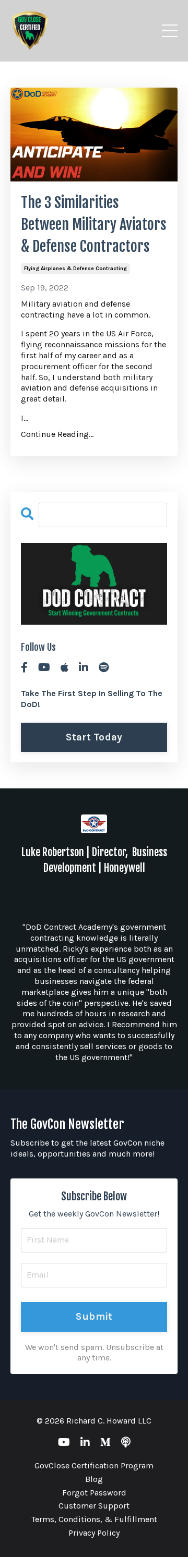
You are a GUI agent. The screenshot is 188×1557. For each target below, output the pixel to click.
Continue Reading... (57, 434)
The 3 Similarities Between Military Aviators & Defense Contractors (94, 224)
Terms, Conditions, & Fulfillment (94, 1519)
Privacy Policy (94, 1533)
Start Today (94, 737)
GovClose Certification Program (94, 1465)
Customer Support (94, 1506)
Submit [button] (94, 1316)
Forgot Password (94, 1493)
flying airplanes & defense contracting (75, 268)
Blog (94, 1479)
